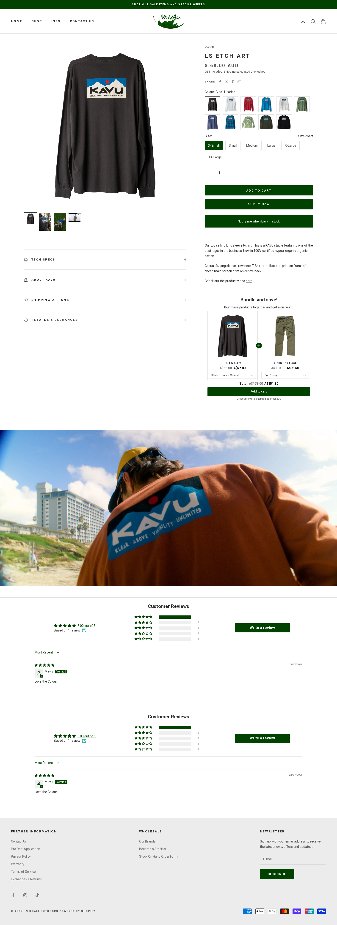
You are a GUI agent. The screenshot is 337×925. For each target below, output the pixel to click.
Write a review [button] (262, 628)
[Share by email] (239, 82)
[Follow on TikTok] (37, 895)
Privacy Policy (21, 856)
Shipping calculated (237, 71)
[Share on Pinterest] (233, 82)
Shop (37, 21)
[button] (144, 617)
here (249, 281)
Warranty (17, 864)
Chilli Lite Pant (285, 363)
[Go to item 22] (59, 221)
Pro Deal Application (25, 849)
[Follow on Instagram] (25, 895)
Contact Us (82, 21)
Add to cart (258, 190)
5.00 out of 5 (86, 626)
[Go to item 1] (30, 218)
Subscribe (277, 874)
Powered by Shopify (77, 911)
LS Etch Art (232, 363)
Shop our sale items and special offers (168, 4)
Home (16, 21)
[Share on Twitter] (226, 82)
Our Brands (147, 841)
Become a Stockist (152, 849)
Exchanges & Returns (26, 879)
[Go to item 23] (74, 217)
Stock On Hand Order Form (158, 856)
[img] (44, 665)
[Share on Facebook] (220, 82)
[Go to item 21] (45, 221)
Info (56, 21)
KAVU (210, 47)
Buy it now (259, 204)
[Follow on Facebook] (13, 895)
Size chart (305, 136)
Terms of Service (23, 871)
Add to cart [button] (259, 391)
